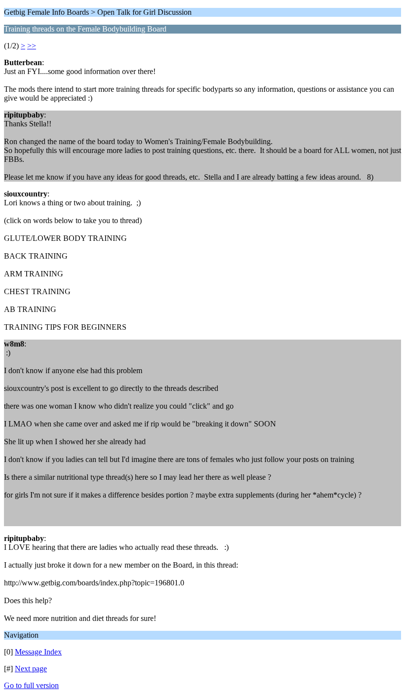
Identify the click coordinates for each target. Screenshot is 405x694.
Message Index (38, 652)
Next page (31, 668)
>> (31, 45)
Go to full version (31, 685)
